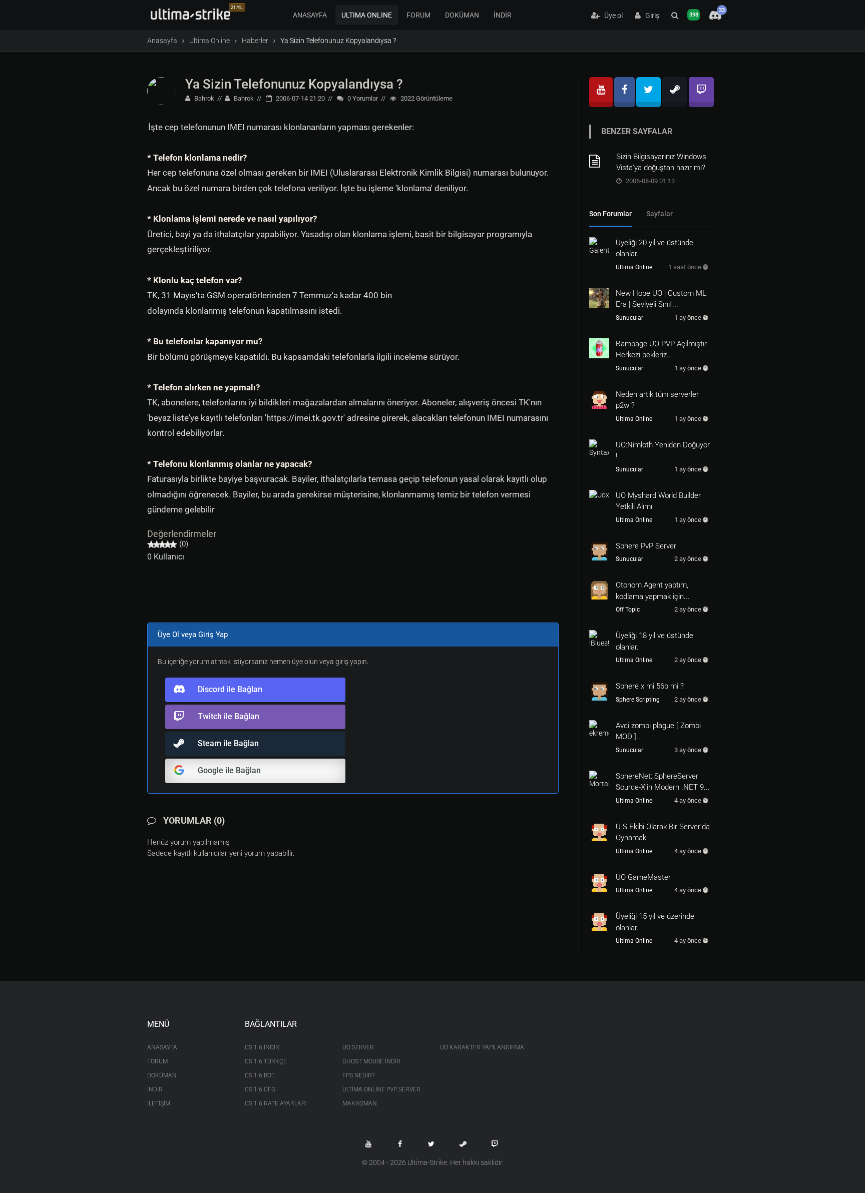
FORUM (418, 15)
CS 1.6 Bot (260, 1075)
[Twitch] (701, 92)
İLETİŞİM (158, 1103)
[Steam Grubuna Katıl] (463, 1143)
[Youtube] (601, 92)
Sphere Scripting (638, 699)
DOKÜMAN (462, 15)
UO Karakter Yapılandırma (481, 1047)
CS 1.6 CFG (260, 1089)
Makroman (359, 1103)
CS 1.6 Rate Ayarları (276, 1103)
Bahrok (203, 98)
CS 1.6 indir (262, 1047)
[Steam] (674, 92)
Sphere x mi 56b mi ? (650, 686)
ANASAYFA (310, 15)
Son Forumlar (610, 214)
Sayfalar (659, 214)
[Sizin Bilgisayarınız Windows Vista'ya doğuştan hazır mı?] (599, 161)
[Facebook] (624, 92)
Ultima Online (209, 41)
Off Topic (628, 609)
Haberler (255, 41)
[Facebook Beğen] (399, 1143)
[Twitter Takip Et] (431, 1143)
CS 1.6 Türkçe (266, 1061)
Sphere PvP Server (646, 545)
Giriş (650, 16)
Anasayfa (162, 41)
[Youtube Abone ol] (368, 1143)
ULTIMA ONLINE (366, 15)
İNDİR (503, 15)
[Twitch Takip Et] (494, 1143)
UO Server (358, 1047)
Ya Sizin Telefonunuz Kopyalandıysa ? (294, 84)
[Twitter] (648, 92)
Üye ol (611, 16)
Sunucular (629, 317)
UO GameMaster (643, 877)
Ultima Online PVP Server (381, 1089)
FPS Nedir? (358, 1075)
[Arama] (674, 16)
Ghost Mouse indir (371, 1061)
